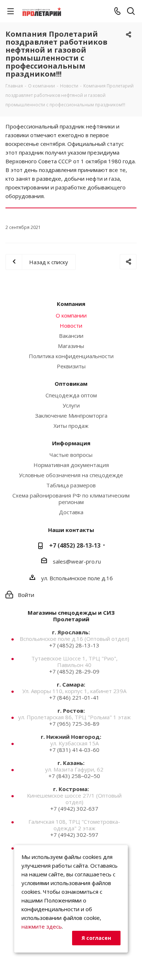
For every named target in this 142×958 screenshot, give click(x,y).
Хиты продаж (71, 425)
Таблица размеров (71, 485)
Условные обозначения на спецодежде (71, 475)
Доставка (71, 512)
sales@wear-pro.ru (77, 561)
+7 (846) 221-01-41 (74, 697)
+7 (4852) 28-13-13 (74, 545)
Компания (71, 303)
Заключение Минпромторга (71, 415)
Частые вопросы (71, 454)
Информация (71, 443)
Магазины (71, 345)
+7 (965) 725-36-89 (74, 723)
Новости (71, 325)
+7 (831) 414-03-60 (74, 749)
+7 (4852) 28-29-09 (74, 671)
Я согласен (96, 937)
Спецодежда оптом (71, 395)
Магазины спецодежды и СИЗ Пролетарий (71, 616)
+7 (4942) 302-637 (74, 808)
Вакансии (71, 335)
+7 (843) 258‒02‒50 (74, 775)
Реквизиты (71, 366)
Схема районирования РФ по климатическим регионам (71, 498)
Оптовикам (71, 383)
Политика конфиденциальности (71, 356)
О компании (71, 315)
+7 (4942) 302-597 (74, 834)
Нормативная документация (71, 464)
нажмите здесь (41, 926)
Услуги (71, 405)
